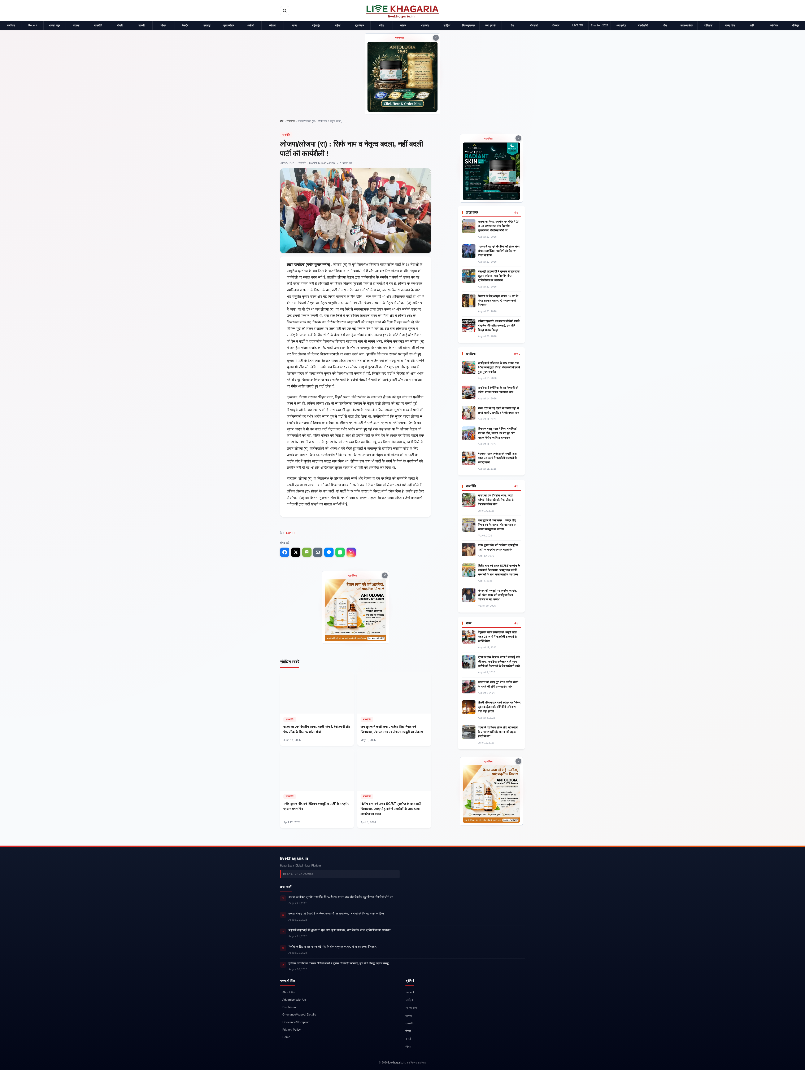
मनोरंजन (774, 25)
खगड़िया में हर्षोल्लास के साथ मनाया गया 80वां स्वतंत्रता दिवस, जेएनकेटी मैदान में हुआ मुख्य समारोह (499, 367)
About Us (288, 992)
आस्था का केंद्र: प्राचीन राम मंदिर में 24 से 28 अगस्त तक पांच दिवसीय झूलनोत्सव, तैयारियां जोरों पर (498, 226)
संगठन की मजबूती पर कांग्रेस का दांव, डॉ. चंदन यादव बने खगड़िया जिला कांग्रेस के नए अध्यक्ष (497, 595)
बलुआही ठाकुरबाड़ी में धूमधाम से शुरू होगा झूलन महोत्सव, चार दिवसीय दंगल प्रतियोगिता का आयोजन (498, 276)
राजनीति (98, 25)
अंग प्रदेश (621, 25)
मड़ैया (337, 25)
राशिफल (708, 25)
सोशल (403, 25)
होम (281, 121)
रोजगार (556, 25)
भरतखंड (425, 25)
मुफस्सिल (359, 25)
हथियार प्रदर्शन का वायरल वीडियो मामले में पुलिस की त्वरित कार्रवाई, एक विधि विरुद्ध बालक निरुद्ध (498, 325)
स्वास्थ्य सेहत (686, 25)
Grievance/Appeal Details (299, 1014)
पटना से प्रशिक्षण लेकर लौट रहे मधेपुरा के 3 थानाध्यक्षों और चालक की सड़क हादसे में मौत (498, 732)
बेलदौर (185, 25)
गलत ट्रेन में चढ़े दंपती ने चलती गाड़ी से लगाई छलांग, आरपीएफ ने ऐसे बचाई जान (498, 410)
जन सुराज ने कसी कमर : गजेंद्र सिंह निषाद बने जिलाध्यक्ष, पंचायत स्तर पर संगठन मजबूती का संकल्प (497, 525)
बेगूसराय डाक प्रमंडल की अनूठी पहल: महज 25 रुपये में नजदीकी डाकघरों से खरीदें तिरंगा (498, 458)
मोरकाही (534, 25)
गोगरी (120, 25)
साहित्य (447, 25)
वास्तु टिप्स (730, 25)
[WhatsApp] (340, 552)
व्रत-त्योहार (228, 25)
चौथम (163, 25)
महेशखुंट (316, 25)
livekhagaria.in (294, 858)
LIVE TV (577, 25)
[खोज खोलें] (284, 10)
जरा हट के (490, 25)
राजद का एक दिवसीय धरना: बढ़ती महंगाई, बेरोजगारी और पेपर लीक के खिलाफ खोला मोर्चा (496, 500)
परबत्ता (76, 25)
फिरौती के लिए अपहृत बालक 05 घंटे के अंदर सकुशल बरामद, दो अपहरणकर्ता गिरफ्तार (498, 300)
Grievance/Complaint (296, 1022)
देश (512, 25)
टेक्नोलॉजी (643, 25)
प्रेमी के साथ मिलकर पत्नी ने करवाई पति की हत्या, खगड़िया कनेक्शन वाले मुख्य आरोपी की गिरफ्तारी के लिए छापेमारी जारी (499, 661)
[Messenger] (329, 552)
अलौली (250, 25)
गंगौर (381, 25)
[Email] (317, 552)
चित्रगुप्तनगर (468, 25)
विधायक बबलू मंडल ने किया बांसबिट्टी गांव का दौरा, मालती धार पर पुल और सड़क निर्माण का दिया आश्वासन (497, 433)
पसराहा (207, 25)
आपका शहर (54, 25)
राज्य (294, 25)
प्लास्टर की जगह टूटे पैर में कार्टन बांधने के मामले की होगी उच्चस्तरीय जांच (498, 684)
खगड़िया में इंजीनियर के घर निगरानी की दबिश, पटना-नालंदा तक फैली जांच (498, 390)
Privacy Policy (291, 1029)
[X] (295, 552)
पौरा (665, 25)
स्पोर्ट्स (272, 25)
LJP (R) (290, 532)
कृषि (752, 25)
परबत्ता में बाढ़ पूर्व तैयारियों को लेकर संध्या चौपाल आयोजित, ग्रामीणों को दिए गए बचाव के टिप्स (499, 251)
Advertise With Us (294, 999)
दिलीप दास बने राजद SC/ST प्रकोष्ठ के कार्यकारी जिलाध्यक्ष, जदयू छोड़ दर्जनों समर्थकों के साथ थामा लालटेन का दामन (499, 570)
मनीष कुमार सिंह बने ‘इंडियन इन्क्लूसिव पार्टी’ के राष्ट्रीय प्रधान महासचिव (498, 547)
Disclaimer (289, 1007)
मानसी (142, 25)
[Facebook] (284, 552)
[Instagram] (351, 552)
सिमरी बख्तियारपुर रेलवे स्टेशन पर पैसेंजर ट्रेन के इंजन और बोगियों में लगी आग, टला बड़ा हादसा (499, 707)
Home (286, 1037)
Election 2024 (599, 25)
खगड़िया (11, 25)
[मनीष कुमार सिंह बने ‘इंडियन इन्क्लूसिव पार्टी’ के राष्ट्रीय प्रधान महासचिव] (317, 788)
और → (517, 212)
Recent (32, 25)
